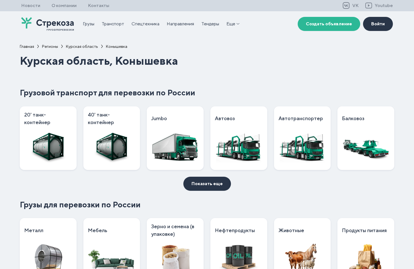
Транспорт (113, 23)
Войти (378, 23)
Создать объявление (329, 23)
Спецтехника (145, 23)
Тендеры (210, 23)
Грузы (88, 23)
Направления (180, 23)
